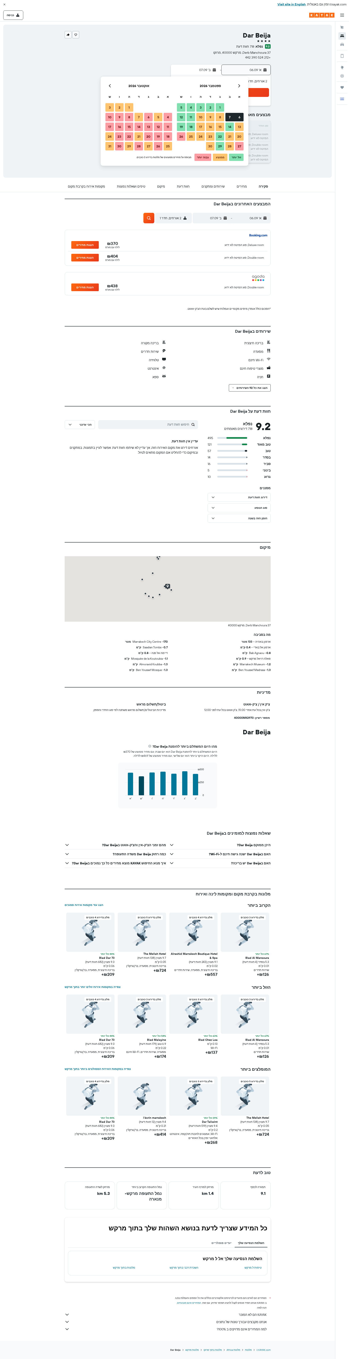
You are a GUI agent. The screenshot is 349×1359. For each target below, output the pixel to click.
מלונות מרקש (192, 1349)
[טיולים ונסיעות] (342, 87)
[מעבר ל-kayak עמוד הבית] (321, 15)
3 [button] (201, 107)
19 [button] (181, 127)
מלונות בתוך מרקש (124, 1267)
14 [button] (229, 127)
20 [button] (239, 136)
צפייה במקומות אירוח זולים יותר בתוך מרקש (93, 987)
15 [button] (220, 127)
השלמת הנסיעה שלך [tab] (251, 1243)
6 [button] (239, 117)
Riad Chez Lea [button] (208, 1040)
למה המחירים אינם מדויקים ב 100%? (242, 1329)
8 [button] (220, 117)
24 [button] (200, 136)
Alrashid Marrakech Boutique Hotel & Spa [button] (194, 956)
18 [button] (190, 127)
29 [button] (220, 146)
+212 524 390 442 (258, 57)
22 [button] (220, 136)
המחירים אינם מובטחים (189, 1302)
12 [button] (181, 117)
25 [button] (191, 136)
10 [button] (200, 117)
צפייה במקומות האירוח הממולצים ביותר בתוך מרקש (98, 1069)
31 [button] (109, 146)
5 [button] (181, 107)
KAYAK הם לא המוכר (253, 1315)
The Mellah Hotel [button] (154, 954)
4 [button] (191, 107)
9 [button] (210, 117)
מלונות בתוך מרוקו (213, 1349)
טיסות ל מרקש (253, 1267)
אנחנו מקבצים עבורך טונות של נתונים (241, 1322)
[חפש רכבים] (342, 44)
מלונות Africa (233, 1349)
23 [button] (210, 136)
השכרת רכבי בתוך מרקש (184, 1267)
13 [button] (239, 127)
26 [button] (181, 136)
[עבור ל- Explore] (342, 67)
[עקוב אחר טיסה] (342, 76)
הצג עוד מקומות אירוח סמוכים (84, 905)
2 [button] (210, 107)
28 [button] (229, 146)
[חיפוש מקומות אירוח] (342, 36)
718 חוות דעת (245, 46)
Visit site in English (292, 4)
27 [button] (239, 146)
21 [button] (229, 136)
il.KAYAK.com (263, 1349)
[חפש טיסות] (342, 27)
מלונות (248, 1349)
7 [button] (229, 117)
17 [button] (200, 127)
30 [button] (210, 146)
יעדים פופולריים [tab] (221, 1243)
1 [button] (220, 107)
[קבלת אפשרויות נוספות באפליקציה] (342, 56)
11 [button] (191, 117)
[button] (4, 4)
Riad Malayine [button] (156, 1040)
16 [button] (210, 127)
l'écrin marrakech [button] (154, 1118)
